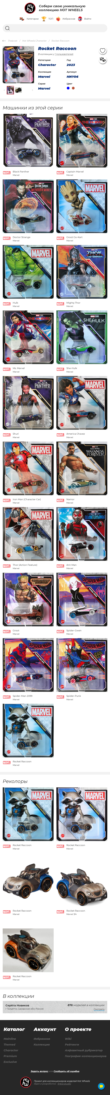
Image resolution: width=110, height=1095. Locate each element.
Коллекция (42, 1044)
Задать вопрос (39, 1071)
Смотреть (99, 1009)
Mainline (10, 1038)
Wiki (68, 1038)
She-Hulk (71, 368)
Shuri (16, 433)
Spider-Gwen (74, 630)
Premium (10, 1056)
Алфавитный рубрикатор (84, 1050)
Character (11, 1050)
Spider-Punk (73, 696)
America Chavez (75, 433)
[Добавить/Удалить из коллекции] (103, 60)
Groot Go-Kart (74, 237)
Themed (9, 1044)
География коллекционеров (85, 1056)
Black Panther (21, 171)
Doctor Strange (21, 237)
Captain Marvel (75, 171)
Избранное (42, 1038)
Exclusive (10, 1061)
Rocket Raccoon (22, 761)
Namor (70, 499)
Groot (16, 630)
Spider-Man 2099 (22, 696)
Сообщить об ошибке (66, 1071)
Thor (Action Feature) (25, 565)
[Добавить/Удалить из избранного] (103, 50)
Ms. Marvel (19, 368)
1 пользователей (64, 54)
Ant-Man (71, 565)
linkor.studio (64, 1084)
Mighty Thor (73, 302)
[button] (4, 90)
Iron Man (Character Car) (27, 499)
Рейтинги (72, 1044)
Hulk (15, 302)
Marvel (44, 77)
